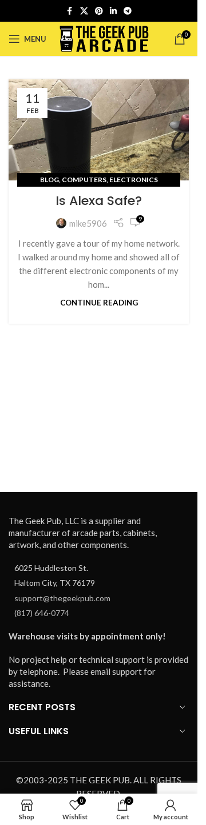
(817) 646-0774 (41, 613)
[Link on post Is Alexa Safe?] (99, 129)
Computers (84, 179)
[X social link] (84, 11)
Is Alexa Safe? (99, 201)
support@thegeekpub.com (62, 598)
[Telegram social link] (127, 11)
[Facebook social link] (70, 11)
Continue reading (99, 302)
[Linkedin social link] (113, 11)
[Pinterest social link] (99, 11)
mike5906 (88, 223)
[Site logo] (104, 38)
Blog (49, 179)
